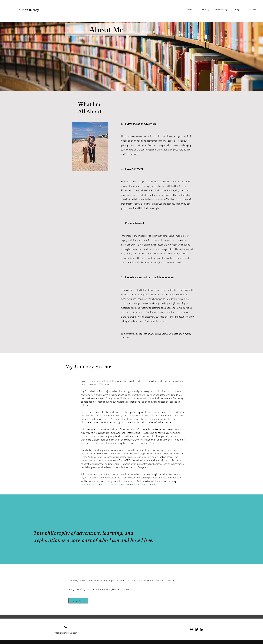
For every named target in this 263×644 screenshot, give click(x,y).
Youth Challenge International (125, 432)
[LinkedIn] (202, 629)
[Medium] (192, 629)
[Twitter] (197, 629)
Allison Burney (28, 10)
